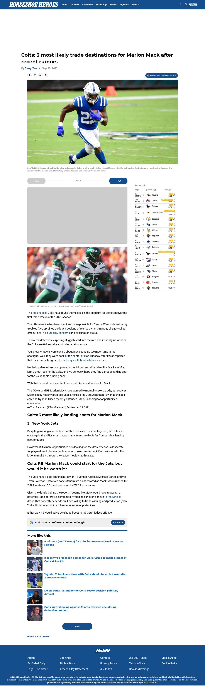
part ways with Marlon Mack (79, 360)
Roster (113, 4)
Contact (105, 657)
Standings (101, 4)
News (64, 4)
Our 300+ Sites (138, 657)
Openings (65, 657)
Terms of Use (137, 663)
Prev (36, 181)
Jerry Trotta (32, 68)
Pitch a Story (67, 663)
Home (30, 636)
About (31, 657)
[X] (186, 4)
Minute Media (23, 677)
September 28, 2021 (78, 407)
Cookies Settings (139, 669)
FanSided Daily (36, 663)
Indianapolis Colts (43, 312)
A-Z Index (106, 669)
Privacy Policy (108, 663)
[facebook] (180, 4)
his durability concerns (56, 332)
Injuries (124, 4)
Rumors (75, 4)
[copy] (46, 75)
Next (118, 181)
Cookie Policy (169, 663)
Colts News (43, 636)
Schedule (87, 4)
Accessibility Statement (74, 669)
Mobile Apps (168, 657)
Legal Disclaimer (37, 669)
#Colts (37, 390)
